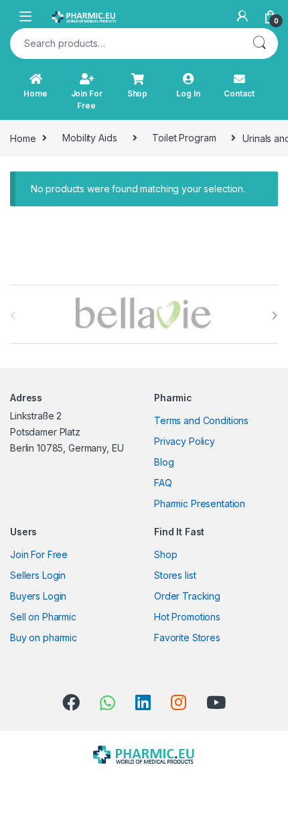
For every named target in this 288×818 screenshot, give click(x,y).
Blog (163, 462)
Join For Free (86, 99)
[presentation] (275, 315)
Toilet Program (184, 137)
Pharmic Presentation (199, 503)
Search (259, 43)
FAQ (163, 482)
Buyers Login (38, 596)
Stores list (175, 575)
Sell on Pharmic (43, 616)
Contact (239, 93)
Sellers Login (38, 575)
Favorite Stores (187, 637)
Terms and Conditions (201, 420)
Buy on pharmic (43, 637)
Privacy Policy (184, 441)
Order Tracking (187, 596)
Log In (188, 93)
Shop (137, 93)
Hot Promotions (187, 616)
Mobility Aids (89, 137)
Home (35, 93)
